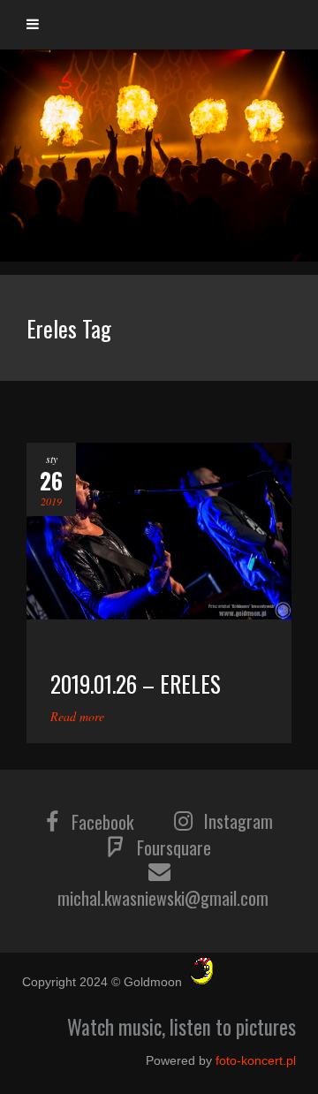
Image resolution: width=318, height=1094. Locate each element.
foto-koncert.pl (256, 1060)
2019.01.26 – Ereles (135, 683)
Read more (77, 716)
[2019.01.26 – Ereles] (159, 531)
